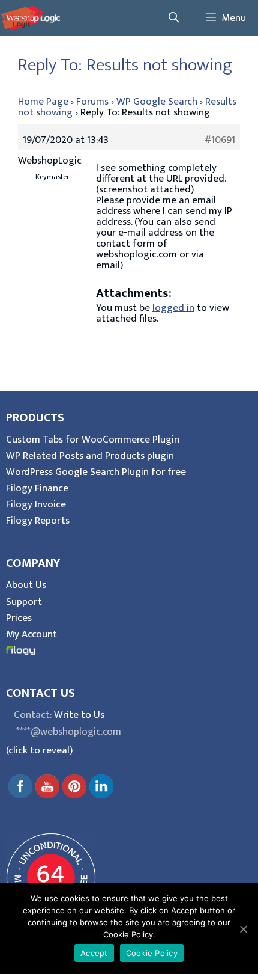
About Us (26, 585)
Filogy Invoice (36, 504)
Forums (92, 101)
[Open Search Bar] (173, 18)
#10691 (220, 140)
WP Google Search (156, 101)
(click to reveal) (39, 750)
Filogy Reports (38, 520)
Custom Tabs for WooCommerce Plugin (92, 439)
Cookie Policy (152, 953)
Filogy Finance (37, 488)
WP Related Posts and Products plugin (90, 455)
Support (24, 601)
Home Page (43, 101)
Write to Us (79, 714)
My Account (31, 634)
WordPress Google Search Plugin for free (96, 472)
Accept (94, 953)
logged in (173, 307)
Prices (19, 618)
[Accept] (243, 929)
